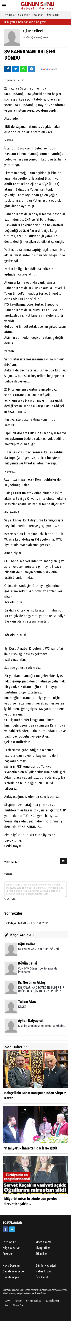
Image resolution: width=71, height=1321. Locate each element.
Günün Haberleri (46, 1265)
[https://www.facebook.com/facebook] (5, 1229)
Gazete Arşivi (11, 1277)
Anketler (8, 1254)
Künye (8, 1300)
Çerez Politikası (33, 1300)
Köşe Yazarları (12, 1248)
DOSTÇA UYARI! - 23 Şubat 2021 (26, 923)
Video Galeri (43, 1242)
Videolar (11, 14)
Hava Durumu (11, 1265)
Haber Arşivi (43, 1271)
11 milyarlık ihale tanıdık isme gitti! (24, 22)
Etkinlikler (42, 1254)
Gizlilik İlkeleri (52, 1300)
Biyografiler (43, 1248)
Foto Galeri (9, 1242)
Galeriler (24, 14)
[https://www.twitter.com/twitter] (12, 1229)
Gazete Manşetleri (14, 1271)
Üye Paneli (53, 14)
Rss (6, 1305)
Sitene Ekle (18, 1305)
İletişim (18, 1300)
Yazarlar (38, 14)
